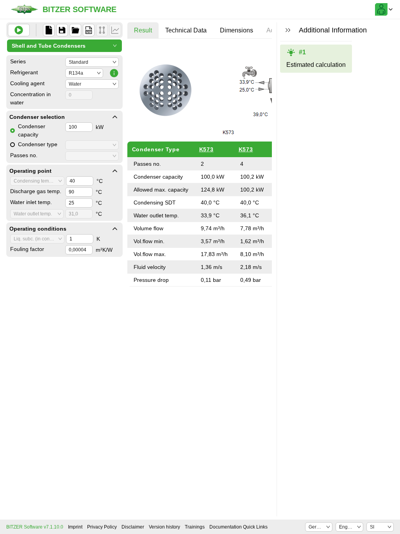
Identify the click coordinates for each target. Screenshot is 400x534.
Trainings (195, 527)
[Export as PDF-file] (89, 30)
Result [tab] (143, 30)
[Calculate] (19, 30)
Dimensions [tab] (236, 30)
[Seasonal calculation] (115, 30)
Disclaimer (132, 527)
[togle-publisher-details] (115, 117)
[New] (49, 30)
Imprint (75, 527)
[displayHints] (288, 30)
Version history (164, 527)
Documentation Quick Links (238, 527)
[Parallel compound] (102, 30)
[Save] (62, 30)
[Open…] (75, 30)
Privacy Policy (102, 527)
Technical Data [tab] (186, 30)
